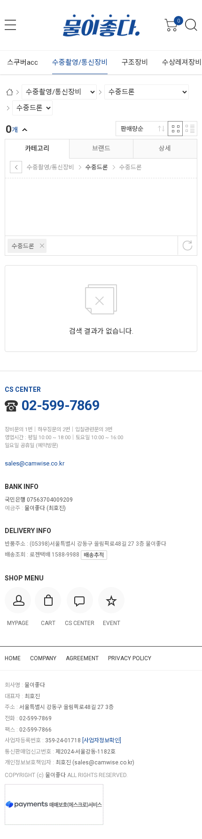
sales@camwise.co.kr (34, 463)
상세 (165, 148)
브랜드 (101, 148)
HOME (13, 658)
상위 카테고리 (16, 167)
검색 (191, 25)
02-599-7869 (61, 405)
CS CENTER (23, 389)
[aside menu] (10, 25)
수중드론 (23, 246)
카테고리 (37, 148)
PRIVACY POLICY (129, 658)
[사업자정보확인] (101, 740)
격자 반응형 (175, 128)
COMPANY (43, 658)
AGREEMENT (82, 658)
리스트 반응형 (189, 128)
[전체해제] (187, 245)
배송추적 (94, 555)
